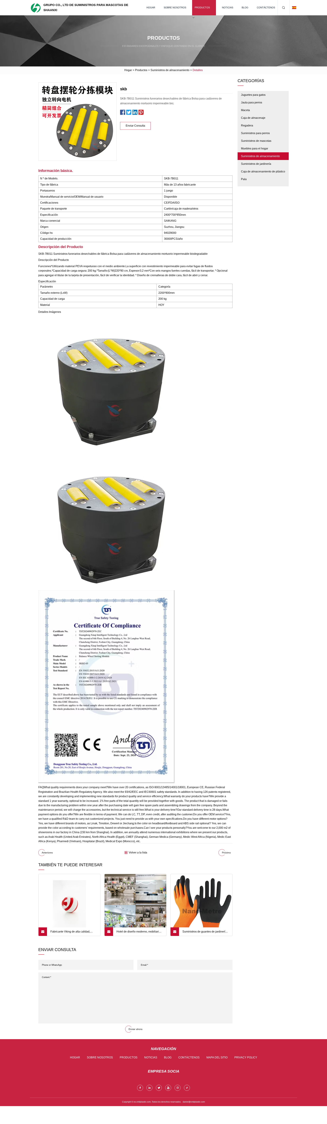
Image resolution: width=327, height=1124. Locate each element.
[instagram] (178, 1088)
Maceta (245, 110)
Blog (245, 7)
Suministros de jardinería (256, 163)
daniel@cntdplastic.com (194, 1102)
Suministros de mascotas (256, 140)
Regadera (247, 125)
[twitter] (159, 1088)
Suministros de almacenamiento (170, 70)
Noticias (227, 7)
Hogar (150, 7)
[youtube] (168, 1088)
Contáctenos (266, 7)
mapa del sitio (217, 1057)
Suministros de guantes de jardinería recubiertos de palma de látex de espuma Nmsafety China (204, 933)
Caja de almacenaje (253, 117)
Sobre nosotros (175, 7)
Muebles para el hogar (254, 148)
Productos (202, 7)
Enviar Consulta (135, 125)
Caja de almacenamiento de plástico (263, 171)
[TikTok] (187, 1088)
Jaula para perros (251, 102)
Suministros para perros (255, 133)
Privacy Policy (245, 1057)
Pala (244, 179)
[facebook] (140, 1088)
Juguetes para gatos (253, 94)
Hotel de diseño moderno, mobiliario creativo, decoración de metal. (138, 933)
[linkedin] (149, 1088)
